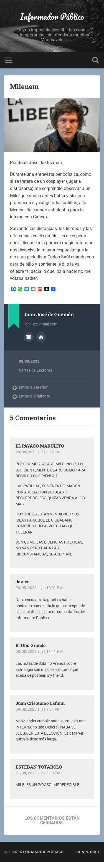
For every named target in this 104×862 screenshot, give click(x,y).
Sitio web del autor (41, 337)
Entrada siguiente (34, 396)
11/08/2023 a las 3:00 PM (38, 773)
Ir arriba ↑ (88, 851)
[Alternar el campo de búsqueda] (95, 60)
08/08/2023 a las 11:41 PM (39, 651)
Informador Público (52, 16)
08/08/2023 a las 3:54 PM (38, 452)
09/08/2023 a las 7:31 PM (38, 709)
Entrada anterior (33, 387)
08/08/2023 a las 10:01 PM (39, 588)
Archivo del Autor (29, 337)
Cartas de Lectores (35, 370)
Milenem (24, 86)
